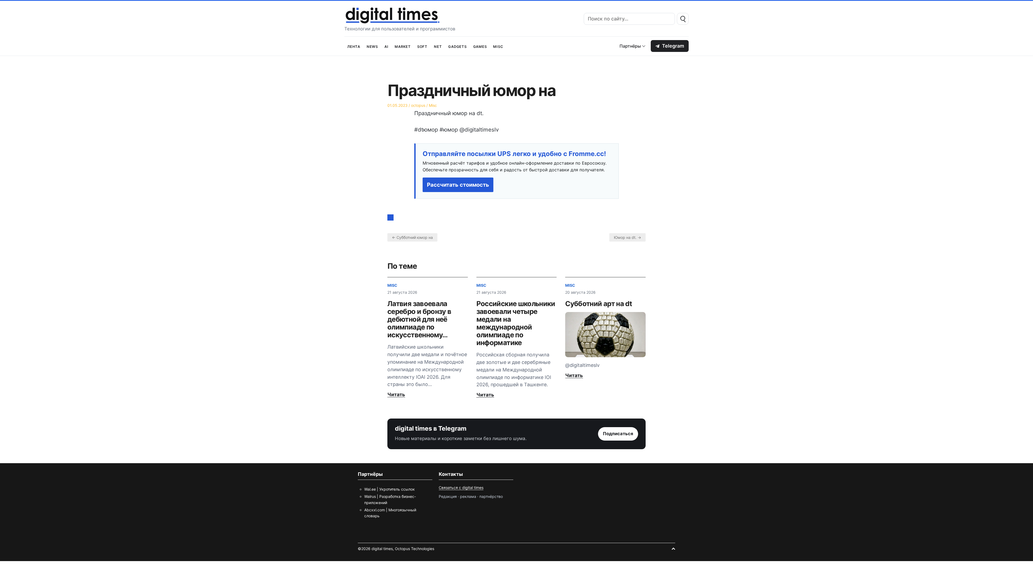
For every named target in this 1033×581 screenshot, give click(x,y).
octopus (418, 105)
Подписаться (618, 433)
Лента (353, 46)
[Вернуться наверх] (673, 548)
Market (403, 46)
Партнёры (630, 46)
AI (386, 46)
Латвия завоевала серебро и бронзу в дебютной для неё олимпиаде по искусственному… (419, 319)
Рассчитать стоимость (458, 184)
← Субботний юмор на (412, 237)
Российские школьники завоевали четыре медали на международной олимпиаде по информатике (515, 323)
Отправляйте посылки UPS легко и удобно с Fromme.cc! (514, 154)
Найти (683, 19)
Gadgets (457, 46)
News (372, 46)
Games (480, 46)
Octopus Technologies (414, 548)
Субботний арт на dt (598, 303)
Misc (498, 46)
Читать (396, 394)
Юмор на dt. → (627, 237)
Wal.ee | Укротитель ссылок (389, 489)
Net (438, 46)
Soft (422, 46)
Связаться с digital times (461, 487)
